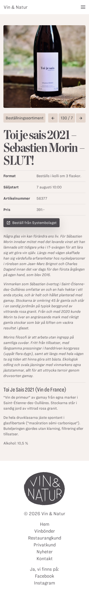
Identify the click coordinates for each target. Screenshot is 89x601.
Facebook (44, 576)
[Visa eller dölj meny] (83, 7)
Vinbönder (44, 531)
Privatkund (45, 544)
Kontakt (45, 558)
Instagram (44, 582)
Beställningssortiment (24, 118)
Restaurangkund (44, 537)
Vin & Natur (16, 7)
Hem (44, 524)
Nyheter (45, 551)
